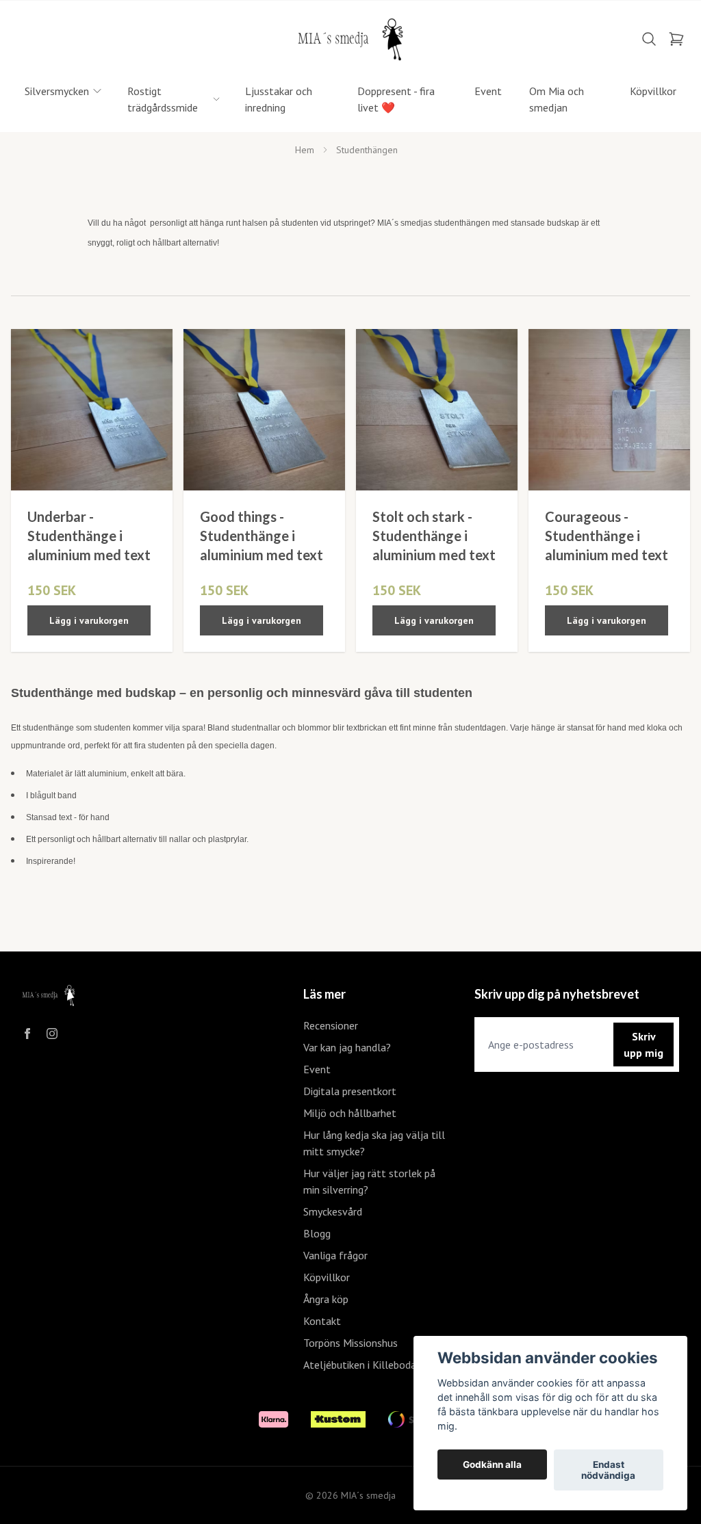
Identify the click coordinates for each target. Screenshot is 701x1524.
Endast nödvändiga (608, 1470)
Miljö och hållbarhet (349, 1113)
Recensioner (330, 1025)
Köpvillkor (326, 1277)
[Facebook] (27, 1033)
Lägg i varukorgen (89, 620)
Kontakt (322, 1321)
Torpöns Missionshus (350, 1343)
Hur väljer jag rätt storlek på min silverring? (369, 1181)
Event (317, 1069)
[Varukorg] (676, 39)
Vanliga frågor (335, 1255)
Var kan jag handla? (347, 1047)
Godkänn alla (492, 1464)
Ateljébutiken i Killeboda (359, 1364)
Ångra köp (325, 1299)
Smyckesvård (332, 1211)
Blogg (317, 1233)
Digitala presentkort (349, 1091)
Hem (304, 150)
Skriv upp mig (643, 1044)
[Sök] (649, 39)
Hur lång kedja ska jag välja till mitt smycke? (374, 1143)
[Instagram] (52, 1033)
